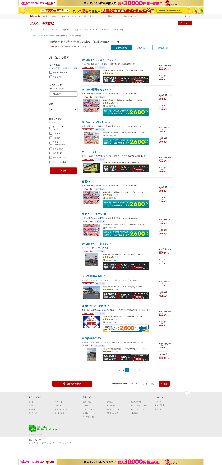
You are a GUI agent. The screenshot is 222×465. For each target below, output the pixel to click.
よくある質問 (118, 30)
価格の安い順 (142, 48)
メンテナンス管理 (89, 409)
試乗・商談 (87, 402)
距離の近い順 (121, 48)
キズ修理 (43, 36)
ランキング (105, 30)
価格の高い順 (162, 48)
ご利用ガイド (66, 30)
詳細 (53, 123)
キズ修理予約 (111, 406)
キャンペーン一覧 (91, 30)
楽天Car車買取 (136, 402)
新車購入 (110, 402)
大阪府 (51, 36)
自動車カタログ (112, 413)
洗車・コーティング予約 (139, 406)
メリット (54, 30)
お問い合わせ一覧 (48, 443)
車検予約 (86, 406)
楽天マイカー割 (88, 417)
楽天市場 (187, 16)
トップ (33, 30)
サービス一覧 (33, 443)
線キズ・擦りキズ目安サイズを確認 (64, 68)
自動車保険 (134, 413)
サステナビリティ (65, 443)
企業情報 (158, 401)
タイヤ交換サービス (137, 409)
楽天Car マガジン (89, 413)
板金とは (78, 30)
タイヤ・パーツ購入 (114, 409)
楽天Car (35, 36)
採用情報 (158, 409)
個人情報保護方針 (161, 405)
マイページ (43, 30)
